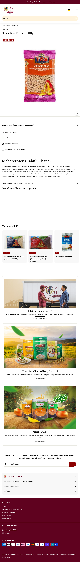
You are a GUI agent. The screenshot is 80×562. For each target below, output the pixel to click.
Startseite (5, 29)
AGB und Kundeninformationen (12, 509)
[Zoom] (77, 113)
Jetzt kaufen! (40, 378)
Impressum (5, 506)
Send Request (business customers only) (18, 125)
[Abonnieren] (72, 464)
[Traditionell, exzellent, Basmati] (40, 347)
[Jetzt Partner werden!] (40, 293)
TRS (16, 226)
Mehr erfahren (40, 318)
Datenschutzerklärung (9, 512)
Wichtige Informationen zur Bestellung (17, 183)
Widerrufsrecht (7, 515)
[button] (71, 10)
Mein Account (6, 518)
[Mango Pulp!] (40, 407)
